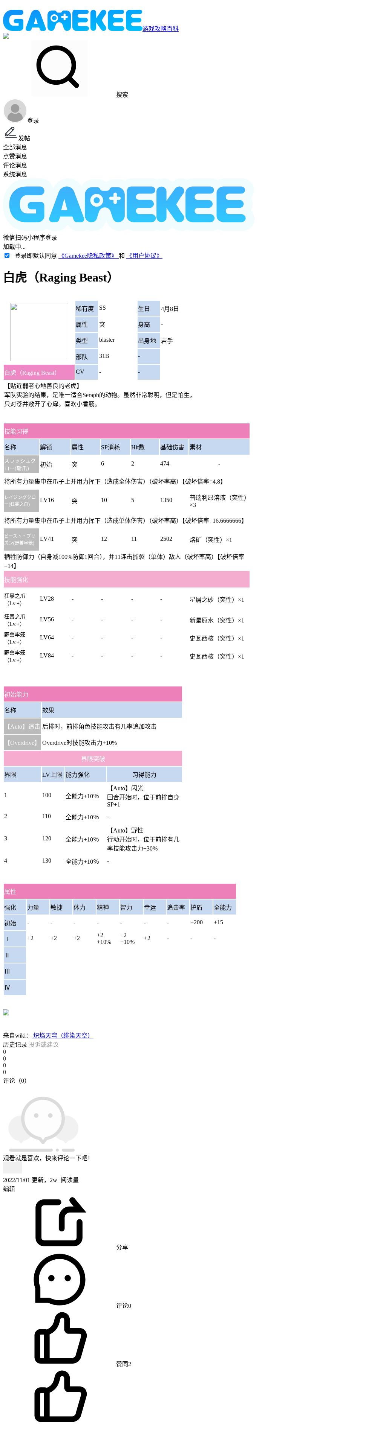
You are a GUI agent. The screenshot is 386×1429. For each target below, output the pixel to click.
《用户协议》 (144, 256)
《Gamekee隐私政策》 (88, 256)
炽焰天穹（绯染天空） (62, 1035)
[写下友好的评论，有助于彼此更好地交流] (174, 1088)
